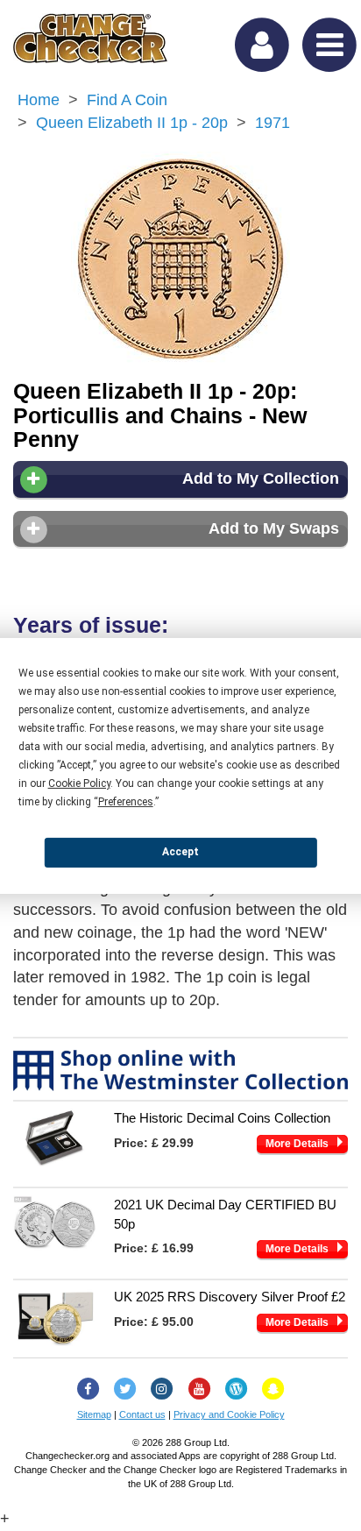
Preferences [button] (125, 801)
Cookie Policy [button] (79, 782)
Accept (180, 852)
